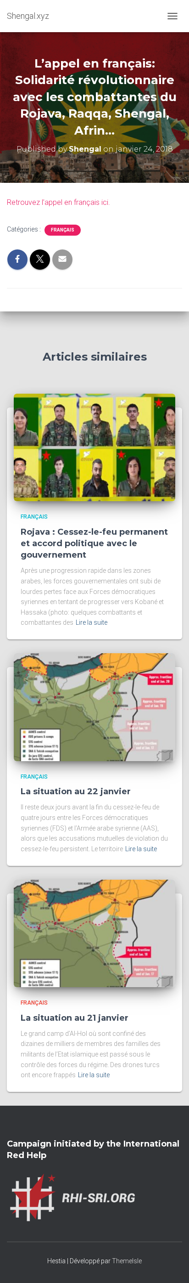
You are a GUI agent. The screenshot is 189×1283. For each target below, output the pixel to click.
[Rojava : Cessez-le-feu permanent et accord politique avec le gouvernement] (94, 447)
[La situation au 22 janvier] (94, 706)
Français (62, 229)
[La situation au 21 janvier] (94, 933)
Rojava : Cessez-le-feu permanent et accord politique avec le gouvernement (94, 543)
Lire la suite (91, 622)
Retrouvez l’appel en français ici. (58, 202)
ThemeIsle (127, 1261)
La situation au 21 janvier (74, 1018)
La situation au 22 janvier (76, 791)
